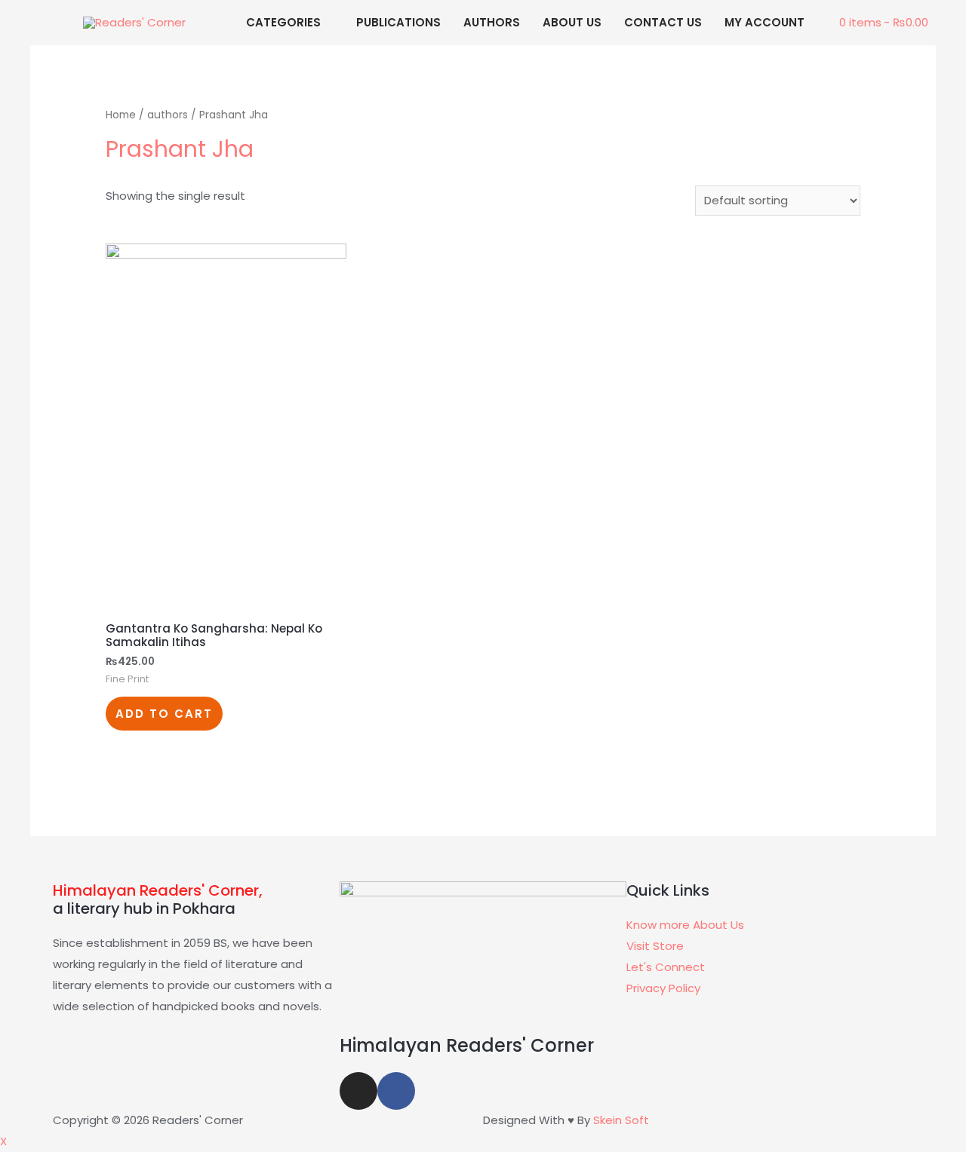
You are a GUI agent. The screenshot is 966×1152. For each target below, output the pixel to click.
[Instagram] (358, 1091)
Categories (283, 22)
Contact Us (663, 22)
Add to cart (164, 714)
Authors (491, 22)
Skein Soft (621, 1120)
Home (121, 115)
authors (167, 115)
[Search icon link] (44, 53)
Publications (398, 22)
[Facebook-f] (396, 1091)
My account (764, 22)
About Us (572, 22)
